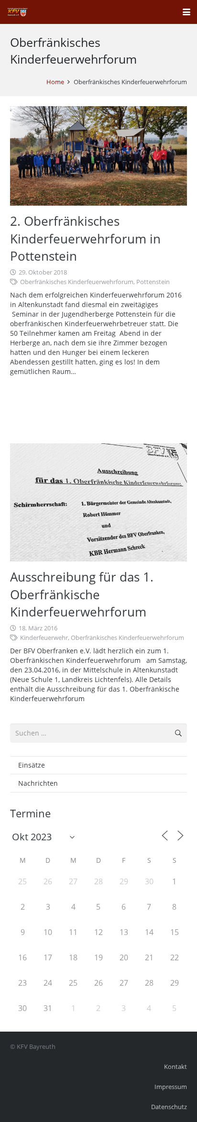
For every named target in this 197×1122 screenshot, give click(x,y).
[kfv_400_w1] (17, 12)
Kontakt (175, 1067)
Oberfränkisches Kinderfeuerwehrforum (76, 282)
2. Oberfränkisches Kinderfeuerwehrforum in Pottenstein (85, 238)
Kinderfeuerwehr (44, 638)
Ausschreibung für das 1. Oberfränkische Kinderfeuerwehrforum (81, 594)
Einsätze (31, 765)
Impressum (170, 1087)
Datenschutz (169, 1107)
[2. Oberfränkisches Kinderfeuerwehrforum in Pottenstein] (98, 156)
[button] (186, 12)
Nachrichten (38, 783)
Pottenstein (153, 282)
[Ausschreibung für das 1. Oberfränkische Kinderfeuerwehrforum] (98, 502)
